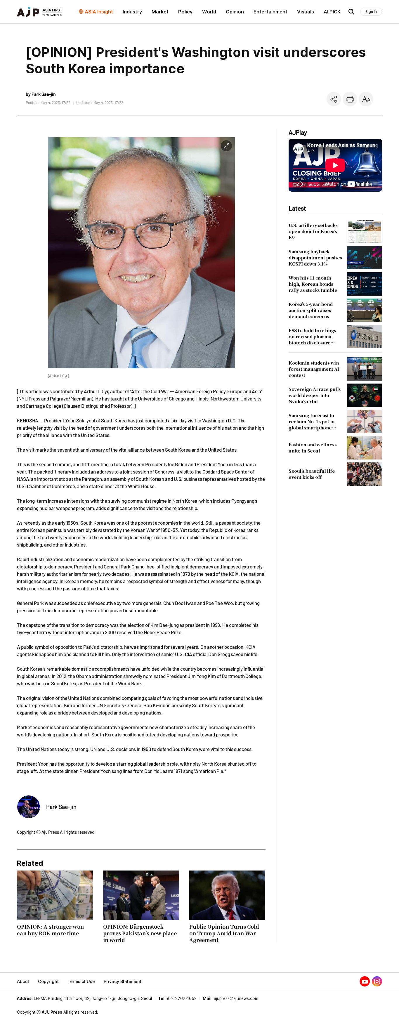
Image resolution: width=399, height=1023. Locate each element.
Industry (132, 12)
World (209, 12)
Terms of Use (81, 981)
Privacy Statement (122, 981)
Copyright (48, 981)
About (23, 981)
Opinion (235, 12)
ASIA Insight (99, 12)
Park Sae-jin (61, 806)
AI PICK (332, 12)
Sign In (371, 11)
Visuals (305, 12)
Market (160, 12)
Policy (185, 12)
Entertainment (270, 12)
